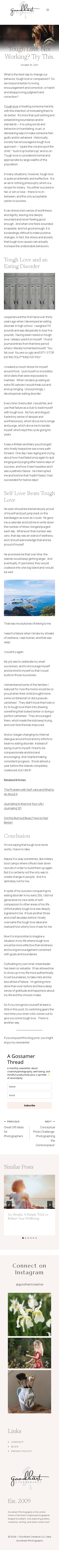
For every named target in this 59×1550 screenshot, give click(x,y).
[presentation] (29, 1192)
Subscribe (29, 1105)
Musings (20, 43)
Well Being (37, 43)
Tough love (11, 106)
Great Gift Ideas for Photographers (14, 1129)
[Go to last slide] (9, 1205)
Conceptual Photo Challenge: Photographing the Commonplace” (44, 1133)
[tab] (23, 1238)
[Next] (49, 1205)
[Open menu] (48, 9)
